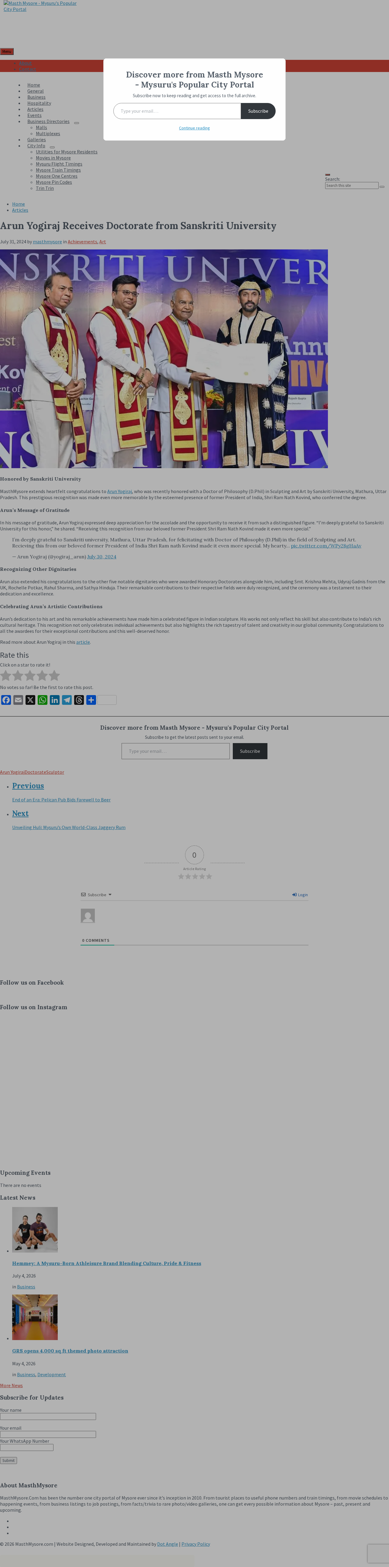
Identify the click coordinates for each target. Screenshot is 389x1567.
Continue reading (194, 128)
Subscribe (258, 111)
